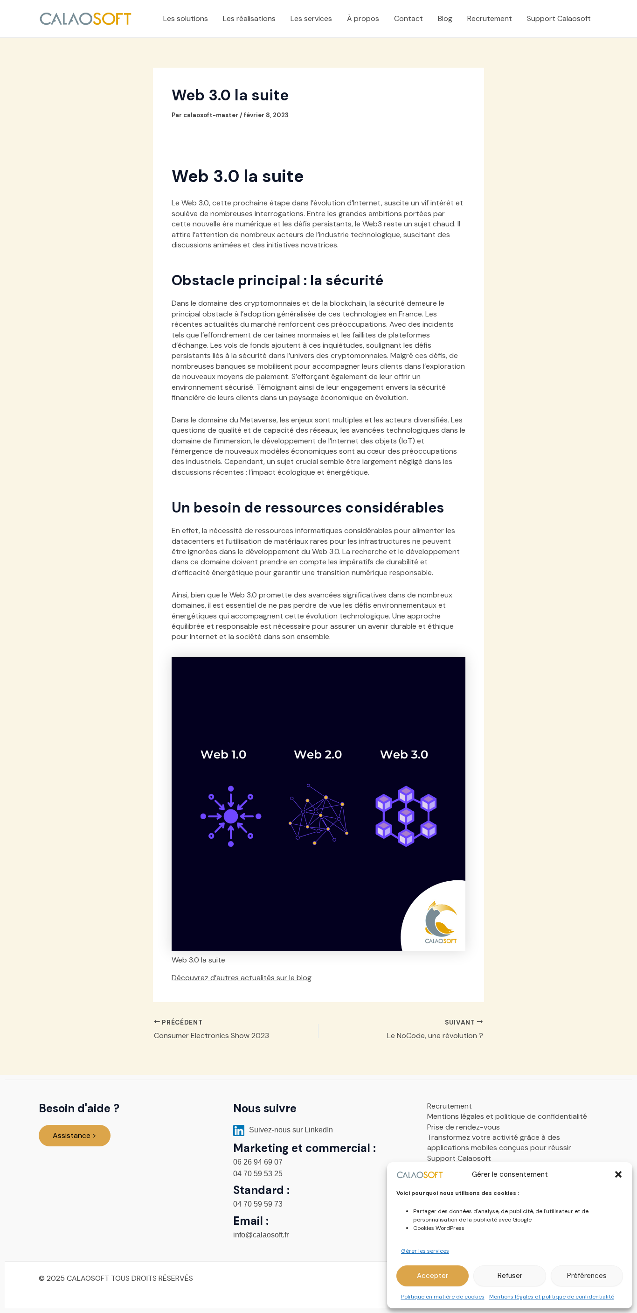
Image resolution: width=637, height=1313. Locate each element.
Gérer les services (425, 1251)
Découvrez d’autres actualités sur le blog (242, 978)
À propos (363, 18)
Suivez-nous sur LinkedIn (290, 1130)
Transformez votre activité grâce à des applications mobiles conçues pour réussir (499, 1142)
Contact (408, 18)
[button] (618, 1174)
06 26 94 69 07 (258, 1162)
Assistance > (75, 1135)
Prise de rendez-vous (463, 1127)
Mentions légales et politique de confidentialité (551, 1296)
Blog (445, 18)
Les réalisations (249, 18)
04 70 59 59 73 (258, 1204)
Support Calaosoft (559, 18)
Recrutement (489, 18)
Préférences (587, 1275)
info (261, 1235)
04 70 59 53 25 (258, 1174)
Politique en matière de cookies (443, 1296)
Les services (311, 18)
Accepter (432, 1275)
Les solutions (185, 18)
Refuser (510, 1275)
